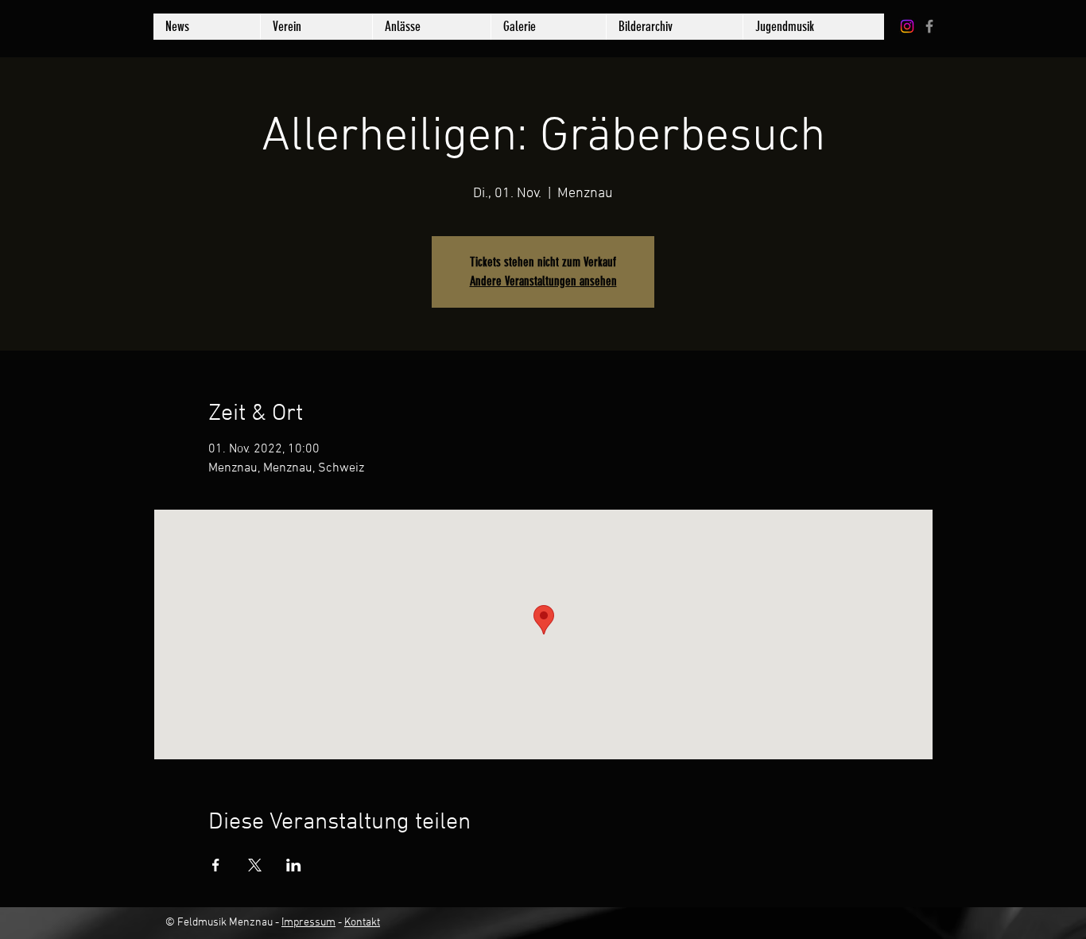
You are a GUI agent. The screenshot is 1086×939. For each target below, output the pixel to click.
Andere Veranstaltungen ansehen (543, 281)
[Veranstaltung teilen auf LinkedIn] (293, 865)
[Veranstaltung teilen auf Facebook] (215, 865)
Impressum (308, 922)
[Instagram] (907, 26)
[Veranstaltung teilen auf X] (254, 865)
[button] (548, 27)
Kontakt (362, 922)
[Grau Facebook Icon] (929, 26)
